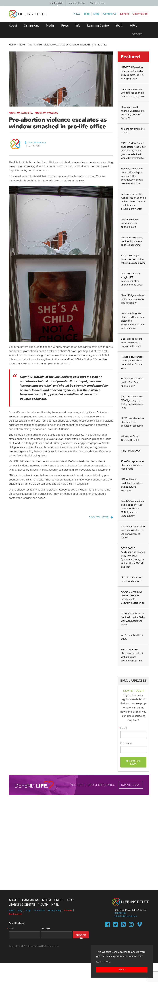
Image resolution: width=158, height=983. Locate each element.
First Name (126, 743)
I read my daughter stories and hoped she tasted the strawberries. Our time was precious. (133, 321)
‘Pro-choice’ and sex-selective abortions (132, 579)
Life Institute (56, 3)
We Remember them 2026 (132, 637)
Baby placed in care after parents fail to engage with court (131, 342)
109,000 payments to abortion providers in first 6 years (132, 465)
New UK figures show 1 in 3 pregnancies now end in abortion (133, 299)
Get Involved (140, 13)
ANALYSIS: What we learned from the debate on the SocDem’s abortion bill (133, 597)
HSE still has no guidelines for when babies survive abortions (131, 485)
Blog (86, 13)
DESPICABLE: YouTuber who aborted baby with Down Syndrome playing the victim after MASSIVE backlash (133, 557)
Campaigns (31, 25)
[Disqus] (79, 844)
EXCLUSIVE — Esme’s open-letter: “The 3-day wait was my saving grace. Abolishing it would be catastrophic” (133, 151)
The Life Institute (36, 142)
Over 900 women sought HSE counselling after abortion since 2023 (131, 279)
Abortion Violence (46, 112)
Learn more (103, 961)
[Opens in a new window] (107, 925)
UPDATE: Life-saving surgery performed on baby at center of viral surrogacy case (132, 73)
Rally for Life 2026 (131, 450)
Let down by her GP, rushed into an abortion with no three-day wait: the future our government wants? (133, 201)
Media (50, 25)
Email (123, 728)
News (77, 13)
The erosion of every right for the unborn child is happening (132, 241)
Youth (119, 25)
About (13, 25)
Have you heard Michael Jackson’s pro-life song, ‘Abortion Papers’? (133, 113)
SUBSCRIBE (80, 935)
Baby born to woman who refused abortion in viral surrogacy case (133, 93)
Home (12, 44)
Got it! (122, 969)
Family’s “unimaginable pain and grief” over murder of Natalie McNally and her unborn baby (133, 508)
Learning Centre (76, 3)
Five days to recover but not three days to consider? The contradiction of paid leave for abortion (132, 176)
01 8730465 (120, 913)
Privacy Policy (54, 910)
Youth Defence (98, 3)
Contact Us (109, 13)
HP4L (133, 25)
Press (65, 25)
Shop (96, 13)
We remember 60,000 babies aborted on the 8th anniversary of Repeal (133, 532)
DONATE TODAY (130, 784)
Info (77, 25)
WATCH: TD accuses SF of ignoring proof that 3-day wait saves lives (132, 402)
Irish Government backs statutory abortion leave (130, 223)
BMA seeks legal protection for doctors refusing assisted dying (133, 259)
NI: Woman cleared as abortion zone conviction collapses (132, 422)
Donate (124, 13)
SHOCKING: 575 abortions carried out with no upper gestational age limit (132, 655)
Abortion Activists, (21, 112)
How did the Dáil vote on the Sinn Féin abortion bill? (132, 382)
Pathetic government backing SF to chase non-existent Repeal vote (132, 362)
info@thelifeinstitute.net (125, 916)
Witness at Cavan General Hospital (130, 438)
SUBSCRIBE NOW (133, 762)
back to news (99, 517)
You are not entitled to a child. (133, 130)
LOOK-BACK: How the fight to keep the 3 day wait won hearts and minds (133, 619)
